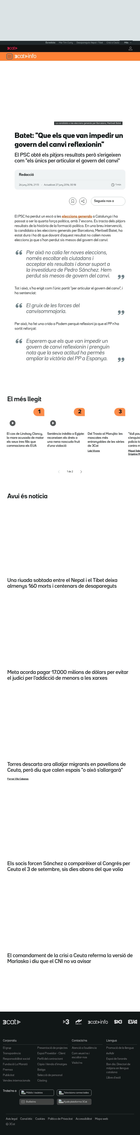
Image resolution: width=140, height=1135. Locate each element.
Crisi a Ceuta (113, 43)
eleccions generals (77, 216)
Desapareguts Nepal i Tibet (90, 43)
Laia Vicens (94, 451)
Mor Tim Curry (66, 43)
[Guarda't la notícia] (72, 201)
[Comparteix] (83, 201)
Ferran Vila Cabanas (18, 779)
